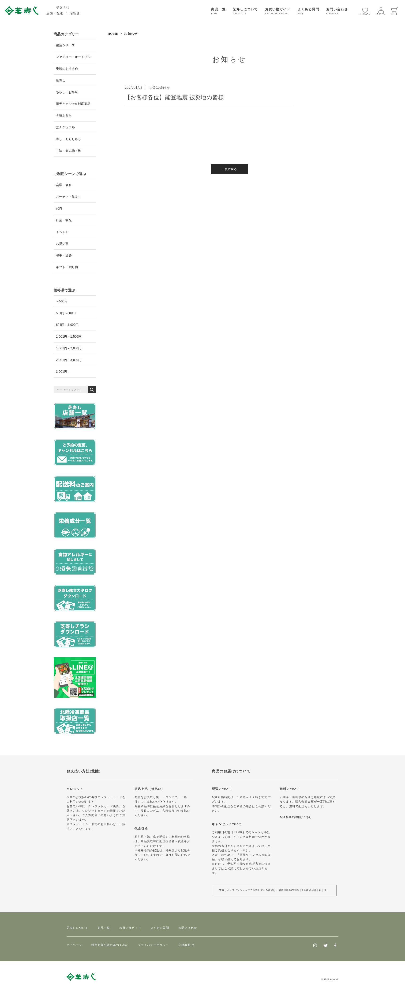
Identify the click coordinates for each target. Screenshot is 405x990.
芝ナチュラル (65, 127)
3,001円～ (63, 371)
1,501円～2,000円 (68, 348)
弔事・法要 (64, 255)
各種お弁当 (64, 115)
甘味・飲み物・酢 (68, 150)
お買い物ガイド (130, 927)
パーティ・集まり (68, 196)
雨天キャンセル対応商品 (73, 104)
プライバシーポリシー (153, 945)
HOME (113, 33)
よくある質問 (159, 927)
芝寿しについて (77, 927)
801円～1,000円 (67, 325)
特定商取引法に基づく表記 (109, 945)
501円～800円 (66, 313)
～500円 (62, 301)
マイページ (74, 945)
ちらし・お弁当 (67, 92)
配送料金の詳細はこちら (296, 817)
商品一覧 (104, 927)
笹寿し (60, 80)
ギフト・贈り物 (67, 267)
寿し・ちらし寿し (68, 139)
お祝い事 (62, 243)
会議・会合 (64, 185)
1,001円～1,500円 (68, 336)
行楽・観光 (64, 220)
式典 (59, 208)
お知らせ (131, 33)
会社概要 (184, 945)
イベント (62, 232)
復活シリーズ (65, 45)
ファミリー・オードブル (73, 57)
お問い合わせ (187, 927)
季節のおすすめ (67, 68)
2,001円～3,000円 (68, 360)
